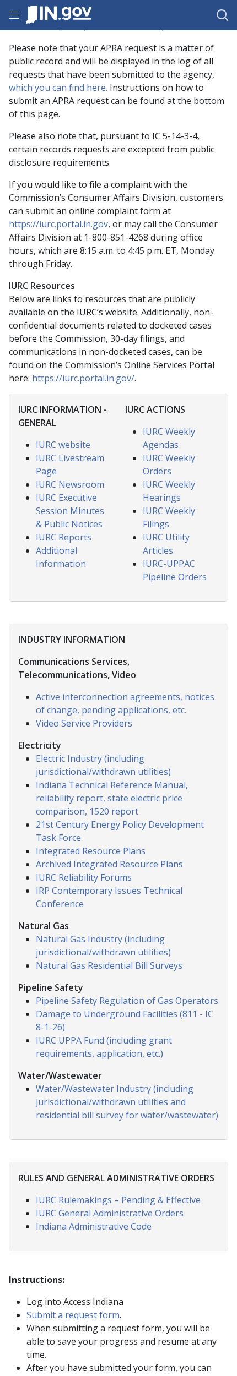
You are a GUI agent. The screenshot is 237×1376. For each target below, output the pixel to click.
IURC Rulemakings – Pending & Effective (118, 1200)
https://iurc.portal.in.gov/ (83, 378)
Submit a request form (73, 1315)
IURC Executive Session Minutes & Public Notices (70, 511)
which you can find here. (58, 87)
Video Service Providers (84, 723)
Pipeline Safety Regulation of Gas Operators (127, 1001)
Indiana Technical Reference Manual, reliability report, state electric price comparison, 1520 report (112, 798)
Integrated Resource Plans (91, 851)
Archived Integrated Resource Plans (109, 864)
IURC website (63, 445)
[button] (222, 15)
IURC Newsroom (70, 484)
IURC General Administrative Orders (110, 1213)
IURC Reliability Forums (84, 877)
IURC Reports (63, 537)
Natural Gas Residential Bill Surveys (109, 965)
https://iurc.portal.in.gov (58, 224)
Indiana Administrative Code (94, 1226)
